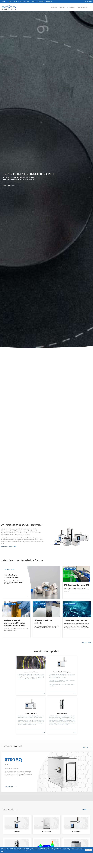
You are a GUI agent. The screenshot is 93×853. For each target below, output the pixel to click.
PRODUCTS (54, 7)
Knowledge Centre (24, 1)
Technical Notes (9, 569)
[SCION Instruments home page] (9, 9)
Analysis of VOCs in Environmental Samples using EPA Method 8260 (14, 623)
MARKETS (61, 7)
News (10, 1)
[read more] (26, 596)
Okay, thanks (88, 849)
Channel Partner (88, 1)
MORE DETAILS (9, 786)
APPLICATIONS (71, 7)
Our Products (10, 809)
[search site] (91, 7)
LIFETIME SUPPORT (83, 7)
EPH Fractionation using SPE (76, 585)
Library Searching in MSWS (76, 620)
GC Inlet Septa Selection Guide (11, 576)
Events (15, 1)
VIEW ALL (84, 642)
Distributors (49, 1)
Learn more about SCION (8, 546)
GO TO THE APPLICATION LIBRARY (12, 229)
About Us (3, 1)
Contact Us (41, 1)
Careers (34, 1)
